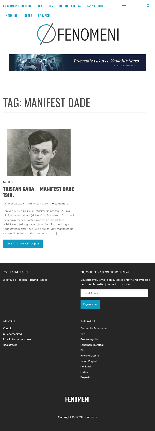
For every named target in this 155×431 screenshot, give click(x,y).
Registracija (10, 344)
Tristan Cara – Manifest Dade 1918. (38, 192)
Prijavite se (90, 304)
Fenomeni (77, 399)
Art (39, 6)
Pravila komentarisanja (17, 339)
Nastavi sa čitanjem (23, 243)
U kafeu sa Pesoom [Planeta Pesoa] (25, 279)
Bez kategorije (89, 339)
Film (51, 6)
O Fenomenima (12, 334)
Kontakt (7, 328)
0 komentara (60, 203)
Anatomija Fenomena (17, 6)
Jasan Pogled (96, 6)
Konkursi (12, 16)
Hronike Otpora (70, 6)
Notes (28, 16)
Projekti (44, 16)
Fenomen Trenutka (92, 344)
